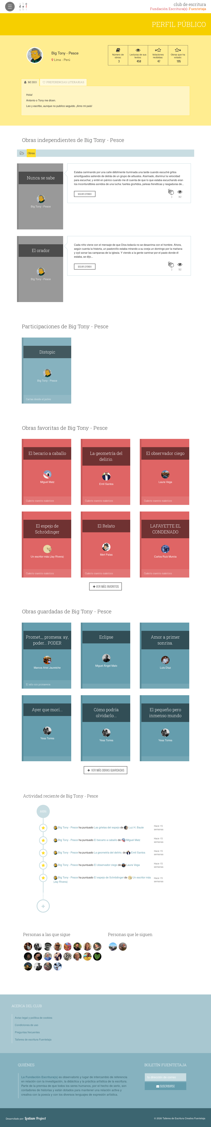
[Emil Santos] (128, 852)
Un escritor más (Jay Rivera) (47, 556)
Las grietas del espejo (107, 827)
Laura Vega (165, 482)
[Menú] (10, 7)
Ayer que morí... (47, 709)
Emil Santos (106, 484)
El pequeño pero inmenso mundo (165, 712)
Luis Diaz (165, 667)
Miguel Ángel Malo (106, 665)
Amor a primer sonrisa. (165, 640)
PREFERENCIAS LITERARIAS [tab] (65, 82)
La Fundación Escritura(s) (39, 1077)
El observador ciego (165, 453)
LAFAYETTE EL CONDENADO (165, 529)
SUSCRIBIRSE (167, 1086)
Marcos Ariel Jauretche (47, 667)
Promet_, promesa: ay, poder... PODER (47, 640)
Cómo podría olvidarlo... (106, 712)
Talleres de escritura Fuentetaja (33, 1039)
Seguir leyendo (85, 194)
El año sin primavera (38, 684)
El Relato (106, 526)
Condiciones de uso (26, 1025)
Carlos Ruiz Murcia (165, 556)
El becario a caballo (47, 453)
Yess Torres (47, 738)
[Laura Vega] (124, 865)
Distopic (47, 352)
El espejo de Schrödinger (47, 529)
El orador (41, 250)
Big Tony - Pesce (68, 827)
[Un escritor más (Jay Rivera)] (130, 877)
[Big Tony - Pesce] (35, 55)
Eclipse (106, 637)
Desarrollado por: (26, 1118)
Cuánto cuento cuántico (40, 500)
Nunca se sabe (41, 178)
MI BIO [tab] (32, 82)
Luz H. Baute (136, 827)
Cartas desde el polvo (38, 399)
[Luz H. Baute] (126, 827)
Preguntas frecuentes (27, 1032)
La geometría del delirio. (106, 456)
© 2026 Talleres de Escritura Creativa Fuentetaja (179, 1118)
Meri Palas (106, 554)
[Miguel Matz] (123, 840)
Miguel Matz (47, 482)
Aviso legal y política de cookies (33, 1018)
